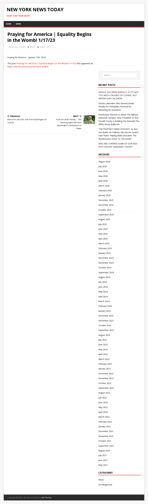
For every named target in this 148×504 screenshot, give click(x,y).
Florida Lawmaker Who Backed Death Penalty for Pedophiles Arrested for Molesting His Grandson (116, 106)
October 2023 (104, 325)
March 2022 (104, 416)
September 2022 (106, 388)
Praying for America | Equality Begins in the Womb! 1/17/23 (46, 63)
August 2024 (104, 277)
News (18, 24)
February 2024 (105, 306)
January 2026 (104, 195)
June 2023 (103, 344)
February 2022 (105, 421)
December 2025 (105, 200)
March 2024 (104, 301)
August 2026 (104, 161)
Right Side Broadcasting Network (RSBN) (27, 66)
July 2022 (102, 397)
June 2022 (103, 402)
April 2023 (103, 354)
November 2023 (106, 320)
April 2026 (103, 180)
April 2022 (103, 412)
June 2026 (103, 171)
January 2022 (104, 426)
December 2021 (105, 431)
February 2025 (105, 248)
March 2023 (104, 359)
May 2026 (103, 176)
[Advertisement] (51, 91)
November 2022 (106, 378)
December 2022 (105, 373)
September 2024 (106, 272)
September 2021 (106, 445)
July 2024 (102, 282)
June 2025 (103, 229)
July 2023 (102, 339)
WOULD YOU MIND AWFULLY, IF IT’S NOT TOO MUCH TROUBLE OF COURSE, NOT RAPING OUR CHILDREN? (118, 95)
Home (8, 24)
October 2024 (104, 267)
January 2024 (104, 311)
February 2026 (105, 190)
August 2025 (104, 219)
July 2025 (102, 224)
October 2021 (104, 441)
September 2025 (106, 214)
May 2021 (103, 465)
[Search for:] (120, 75)
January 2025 (104, 253)
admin (32, 47)
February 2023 (105, 363)
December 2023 (105, 315)
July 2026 (102, 166)
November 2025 (106, 205)
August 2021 (104, 450)
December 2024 (105, 257)
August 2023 (104, 335)
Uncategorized (105, 484)
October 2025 (104, 209)
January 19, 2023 (18, 47)
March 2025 (104, 243)
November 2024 (106, 262)
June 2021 (103, 460)
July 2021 (102, 455)
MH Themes (46, 497)
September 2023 (106, 330)
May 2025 (103, 233)
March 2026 (104, 185)
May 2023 (103, 349)
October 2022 (104, 383)
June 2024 (103, 286)
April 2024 (103, 296)
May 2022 (103, 407)
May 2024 (103, 291)
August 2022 (104, 392)
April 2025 (103, 238)
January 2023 (104, 368)
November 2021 (106, 436)
